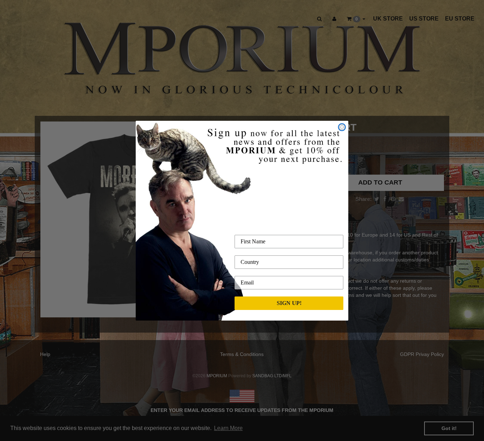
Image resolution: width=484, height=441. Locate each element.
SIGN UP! (289, 303)
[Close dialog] (341, 127)
